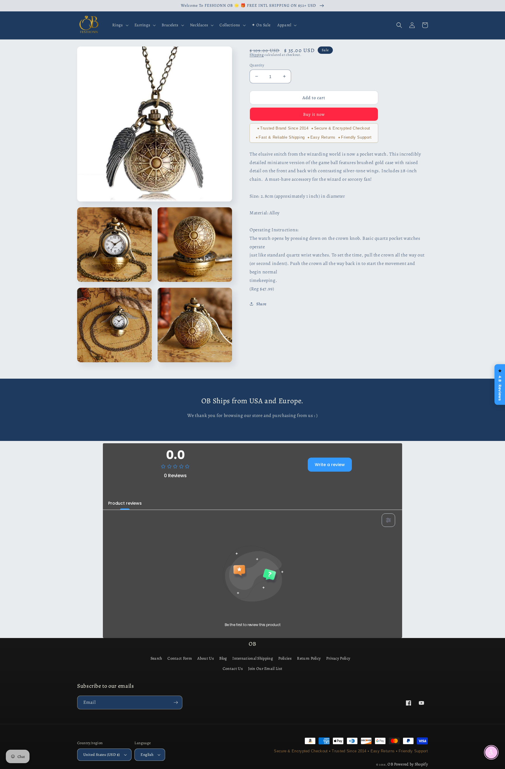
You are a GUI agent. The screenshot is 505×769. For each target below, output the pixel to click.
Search (156, 658)
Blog (223, 658)
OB (390, 764)
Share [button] (261, 304)
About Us (205, 658)
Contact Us (233, 668)
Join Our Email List (265, 668)
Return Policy (309, 658)
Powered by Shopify (411, 764)
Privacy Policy (338, 658)
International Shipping (252, 658)
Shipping (257, 54)
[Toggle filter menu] (388, 520)
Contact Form (179, 658)
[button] (120, 25)
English (147, 754)
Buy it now (314, 114)
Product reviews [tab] (125, 503)
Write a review (330, 465)
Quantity (257, 64)
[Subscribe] (175, 702)
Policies (284, 658)
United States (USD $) (101, 754)
